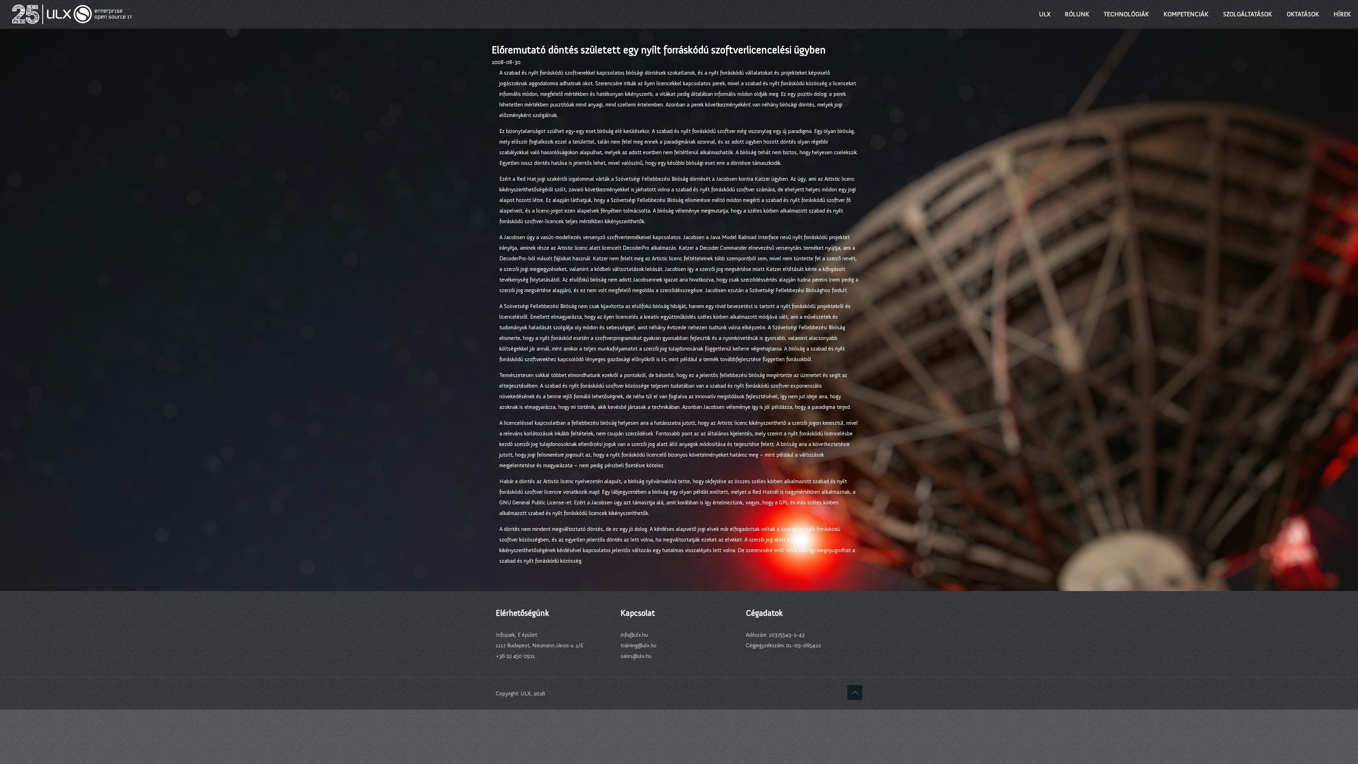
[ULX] (72, 14)
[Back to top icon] (854, 692)
